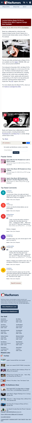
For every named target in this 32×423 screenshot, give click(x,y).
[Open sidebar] (30, 3)
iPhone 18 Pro (5, 6)
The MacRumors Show (12, 385)
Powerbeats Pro (6, 133)
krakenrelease (10, 214)
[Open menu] (2, 2)
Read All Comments (16, 283)
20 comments (6, 143)
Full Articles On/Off (13, 419)
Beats (6, 139)
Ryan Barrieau (19, 341)
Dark (2, 420)
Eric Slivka (18, 319)
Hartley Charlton (4, 336)
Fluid (19, 419)
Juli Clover (9, 164)
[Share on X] (24, 143)
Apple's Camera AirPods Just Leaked (15, 360)
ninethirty (9, 268)
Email (2, 321)
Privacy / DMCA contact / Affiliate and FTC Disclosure (12, 414)
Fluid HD (23, 419)
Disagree (18, 199)
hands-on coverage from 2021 (12, 86)
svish (7, 203)
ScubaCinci (9, 235)
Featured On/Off (4, 419)
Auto (27, 419)
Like (14, 199)
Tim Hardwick (25, 27)
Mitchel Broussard (5, 330)
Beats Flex (16, 133)
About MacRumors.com (9, 306)
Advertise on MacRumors (9, 311)
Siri (12, 81)
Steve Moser (3, 347)
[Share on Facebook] (28, 143)
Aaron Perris (19, 347)
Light (30, 419)
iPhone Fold (16, 6)
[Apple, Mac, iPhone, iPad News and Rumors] (12, 4)
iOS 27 (24, 6)
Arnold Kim (3, 319)
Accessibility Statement (5, 416)
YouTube (6, 355)
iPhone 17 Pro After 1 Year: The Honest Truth (17, 380)
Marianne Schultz (20, 336)
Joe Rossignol (19, 324)
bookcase (9, 190)
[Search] (27, 2)
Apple (16, 62)
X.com (5, 321)
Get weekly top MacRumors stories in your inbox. (16, 147)
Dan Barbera (3, 341)
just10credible (10, 246)
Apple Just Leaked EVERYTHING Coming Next (18, 365)
